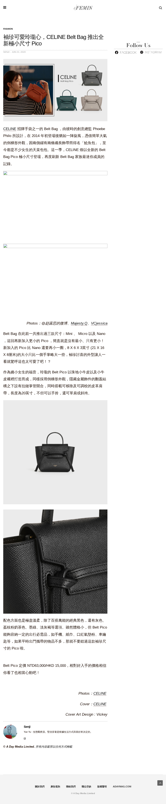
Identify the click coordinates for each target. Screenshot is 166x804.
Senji (6, 52)
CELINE (9, 129)
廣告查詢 (55, 786)
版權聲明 (102, 786)
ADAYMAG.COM (122, 786)
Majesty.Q (79, 323)
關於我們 (40, 786)
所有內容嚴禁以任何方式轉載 (54, 746)
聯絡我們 (71, 786)
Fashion (8, 29)
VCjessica (99, 323)
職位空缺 (86, 786)
